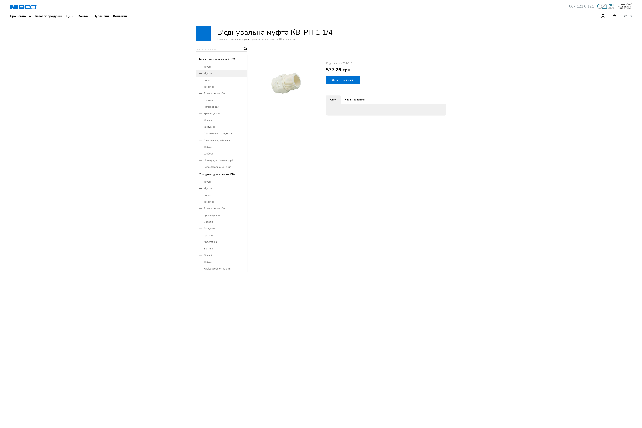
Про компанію (20, 16)
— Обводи (206, 100)
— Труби (205, 66)
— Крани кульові (209, 113)
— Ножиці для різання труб (216, 160)
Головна (222, 39)
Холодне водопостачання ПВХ (217, 174)
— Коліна (205, 80)
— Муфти (205, 73)
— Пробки (206, 235)
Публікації (101, 16)
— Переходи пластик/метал (216, 133)
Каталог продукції (48, 16)
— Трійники (206, 86)
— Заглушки (207, 127)
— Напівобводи (209, 107)
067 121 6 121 (581, 6)
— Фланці (205, 120)
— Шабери (206, 153)
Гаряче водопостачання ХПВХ (217, 59)
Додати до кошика (343, 80)
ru (630, 16)
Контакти (120, 16)
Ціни (69, 16)
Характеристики (355, 99)
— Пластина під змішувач (214, 140)
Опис (333, 99)
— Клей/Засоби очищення (215, 167)
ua (625, 16)
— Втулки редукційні (212, 93)
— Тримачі (205, 147)
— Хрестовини (208, 242)
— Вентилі (206, 248)
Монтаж (83, 16)
